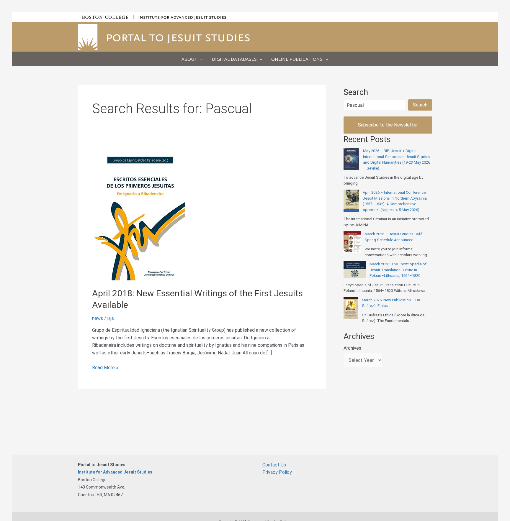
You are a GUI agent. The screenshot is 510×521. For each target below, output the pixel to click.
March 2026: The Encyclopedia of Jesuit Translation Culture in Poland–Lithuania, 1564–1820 (398, 270)
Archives (352, 348)
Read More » (105, 368)
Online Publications (297, 59)
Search (420, 105)
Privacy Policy (277, 472)
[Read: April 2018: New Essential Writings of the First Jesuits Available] (138, 213)
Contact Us (274, 465)
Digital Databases (234, 59)
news (97, 318)
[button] (200, 59)
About (189, 59)
